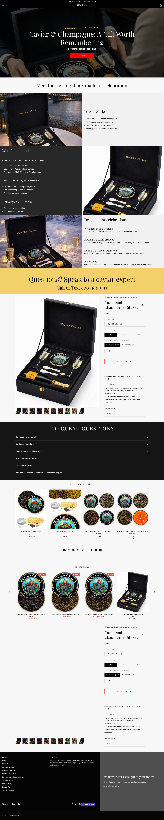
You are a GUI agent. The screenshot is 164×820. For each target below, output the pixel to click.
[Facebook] (72, 804)
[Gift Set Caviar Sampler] (65, 509)
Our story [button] (54, 757)
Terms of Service (8, 790)
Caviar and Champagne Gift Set (121, 305)
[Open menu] (5, 5)
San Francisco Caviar (9, 774)
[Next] (154, 592)
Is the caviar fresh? (23, 465)
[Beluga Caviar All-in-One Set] (31, 509)
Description (109, 385)
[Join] (160, 785)
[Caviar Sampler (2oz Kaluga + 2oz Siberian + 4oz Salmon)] (133, 509)
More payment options (112, 373)
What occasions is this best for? (29, 451)
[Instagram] (80, 804)
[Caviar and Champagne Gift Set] (133, 592)
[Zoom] (19, 403)
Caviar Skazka (10, 815)
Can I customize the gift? (26, 444)
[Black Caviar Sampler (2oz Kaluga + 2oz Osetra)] (99, 509)
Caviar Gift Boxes (8, 767)
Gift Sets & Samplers (9, 770)
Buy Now (82, 55)
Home (4, 760)
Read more (108, 402)
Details (107, 414)
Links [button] (4, 757)
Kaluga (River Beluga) (114, 324)
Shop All (5, 764)
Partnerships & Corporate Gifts (13, 777)
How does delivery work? (26, 458)
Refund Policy (7, 784)
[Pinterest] (76, 804)
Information (109, 409)
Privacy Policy (7, 787)
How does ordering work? (26, 437)
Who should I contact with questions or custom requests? (39, 473)
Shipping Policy (7, 780)
